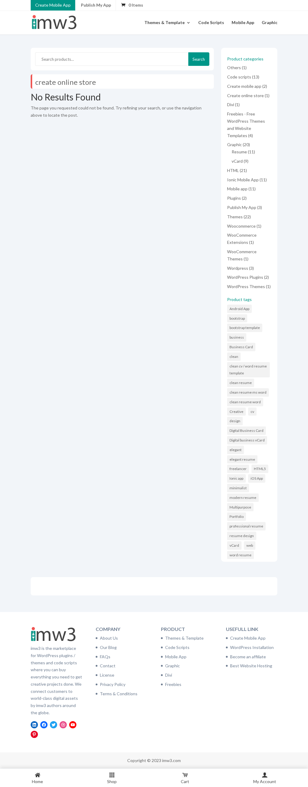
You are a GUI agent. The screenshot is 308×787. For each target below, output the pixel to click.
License (107, 675)
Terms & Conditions (118, 693)
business (236, 337)
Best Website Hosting (251, 665)
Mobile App (243, 22)
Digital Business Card (246, 430)
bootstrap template (244, 327)
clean (233, 356)
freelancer (238, 468)
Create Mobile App (53, 5)
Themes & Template (164, 22)
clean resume (240, 382)
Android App (239, 308)
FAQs (105, 656)
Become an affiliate (248, 656)
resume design (241, 535)
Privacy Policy (112, 684)
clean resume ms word (247, 392)
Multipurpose (240, 507)
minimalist (238, 488)
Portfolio (236, 516)
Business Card (241, 347)
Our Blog (108, 647)
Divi (168, 675)
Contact (108, 665)
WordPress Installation (252, 647)
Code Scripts (211, 22)
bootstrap (237, 318)
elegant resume (242, 459)
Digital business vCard (247, 440)
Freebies (173, 684)
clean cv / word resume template (248, 370)
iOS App (257, 478)
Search (198, 59)
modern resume (242, 497)
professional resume (246, 526)
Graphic (269, 22)
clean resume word (245, 402)
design (234, 421)
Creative (236, 411)
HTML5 (260, 468)
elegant (235, 449)
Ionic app (236, 478)
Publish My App (96, 5)
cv (252, 411)
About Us (109, 638)
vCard (234, 545)
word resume (240, 555)
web (249, 545)
